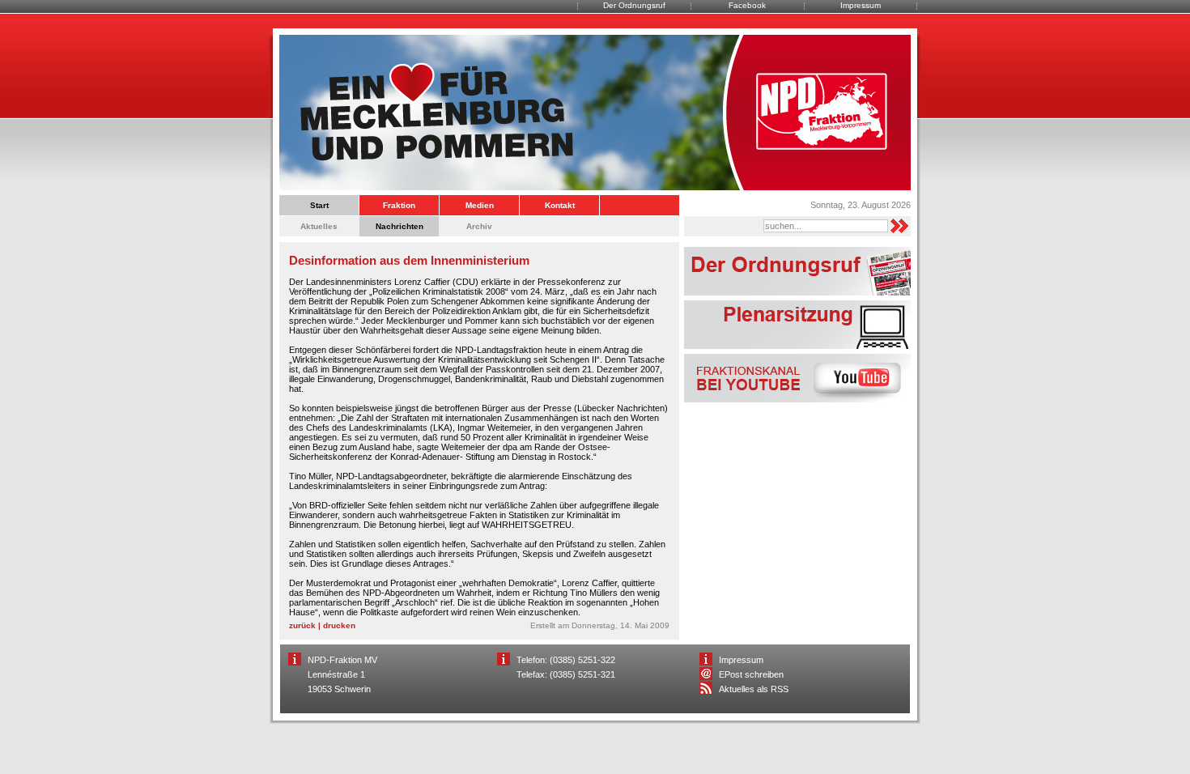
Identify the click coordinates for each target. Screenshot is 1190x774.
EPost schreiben (751, 674)
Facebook (747, 5)
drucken (339, 625)
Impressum (860, 5)
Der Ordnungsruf (634, 5)
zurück (302, 625)
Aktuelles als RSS (753, 689)
